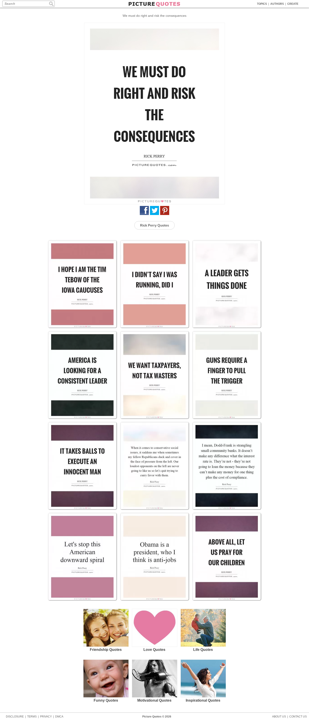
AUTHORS (277, 3)
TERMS (32, 716)
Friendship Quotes (106, 650)
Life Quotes (203, 650)
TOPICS (262, 3)
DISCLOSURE (15, 716)
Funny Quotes (106, 700)
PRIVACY (46, 716)
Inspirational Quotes (203, 700)
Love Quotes (154, 650)
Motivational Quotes (154, 700)
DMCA (59, 716)
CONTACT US (298, 716)
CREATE (292, 3)
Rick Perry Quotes (154, 225)
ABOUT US (279, 716)
